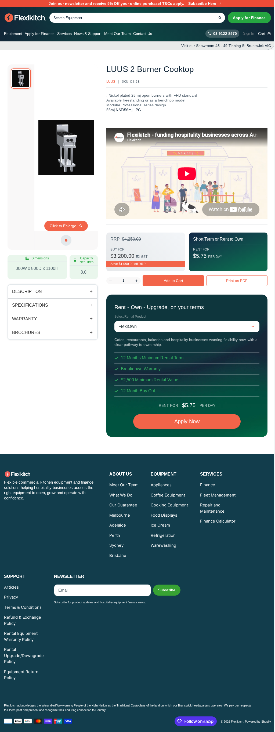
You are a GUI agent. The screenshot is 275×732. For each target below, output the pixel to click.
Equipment (13, 33)
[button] (264, 33)
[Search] (220, 18)
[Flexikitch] (25, 18)
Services (64, 33)
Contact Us (142, 33)
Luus (106, 82)
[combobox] (137, 18)
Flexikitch (233, 721)
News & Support (88, 33)
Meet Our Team (117, 33)
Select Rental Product (126, 316)
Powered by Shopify (254, 721)
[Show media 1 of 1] (21, 78)
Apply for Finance (249, 18)
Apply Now (183, 421)
